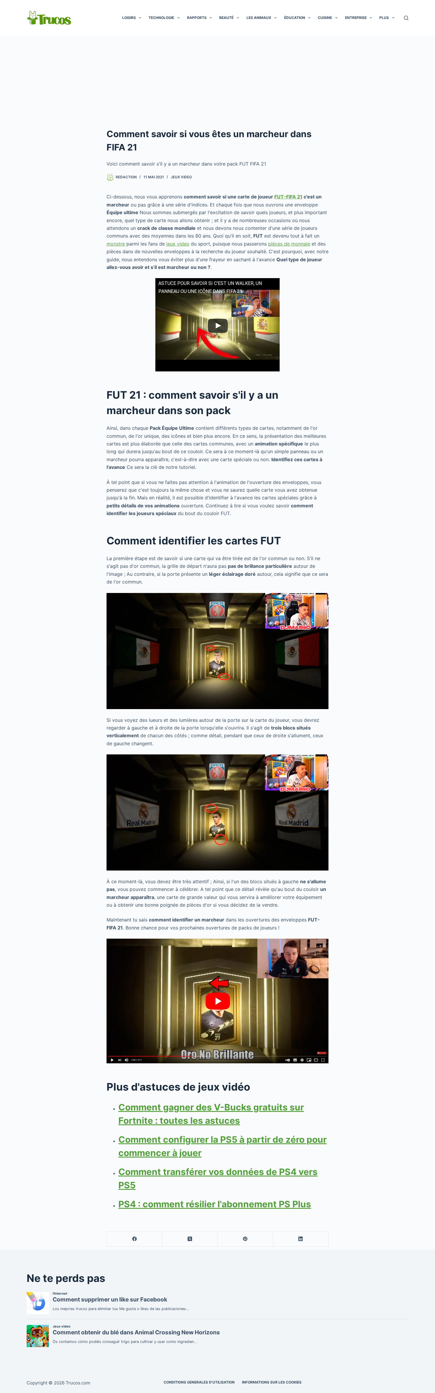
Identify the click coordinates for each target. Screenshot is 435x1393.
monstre (116, 244)
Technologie (161, 17)
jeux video (177, 244)
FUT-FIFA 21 (288, 197)
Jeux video (181, 177)
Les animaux (258, 17)
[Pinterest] (245, 1239)
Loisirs (129, 17)
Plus (384, 17)
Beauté (226, 17)
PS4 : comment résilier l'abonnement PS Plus (214, 1204)
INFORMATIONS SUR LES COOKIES (272, 1382)
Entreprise (356, 17)
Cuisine (325, 17)
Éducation (294, 17)
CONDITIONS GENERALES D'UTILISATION (199, 1382)
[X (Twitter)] (190, 1239)
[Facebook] (134, 1239)
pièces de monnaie (289, 244)
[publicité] (217, 80)
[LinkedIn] (300, 1239)
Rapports (197, 17)
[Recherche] (406, 18)
